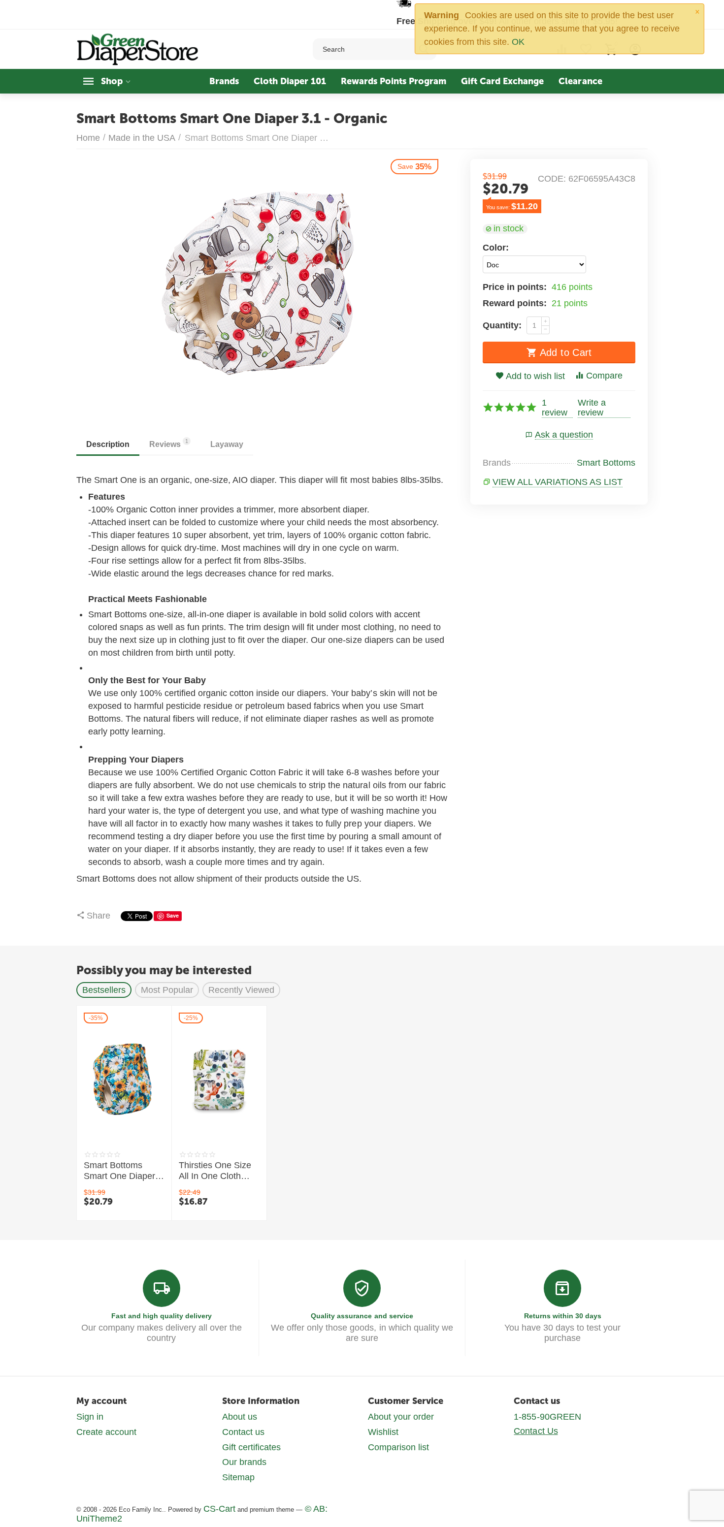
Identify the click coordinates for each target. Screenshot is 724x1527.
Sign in (89, 1417)
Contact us (243, 1432)
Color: (496, 248)
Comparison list (398, 1447)
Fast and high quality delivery (161, 1316)
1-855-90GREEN (547, 1417)
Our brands (244, 1462)
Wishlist (383, 1432)
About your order (401, 1417)
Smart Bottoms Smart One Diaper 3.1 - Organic (119, 1171)
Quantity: (502, 325)
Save (172, 915)
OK (518, 42)
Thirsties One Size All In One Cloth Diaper (215, 1171)
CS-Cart (219, 1509)
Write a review (592, 407)
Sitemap (238, 1477)
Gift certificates (251, 1447)
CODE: (552, 179)
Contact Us (536, 1431)
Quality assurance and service (362, 1316)
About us (239, 1417)
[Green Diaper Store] (138, 49)
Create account (106, 1432)
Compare (604, 376)
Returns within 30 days (562, 1316)
